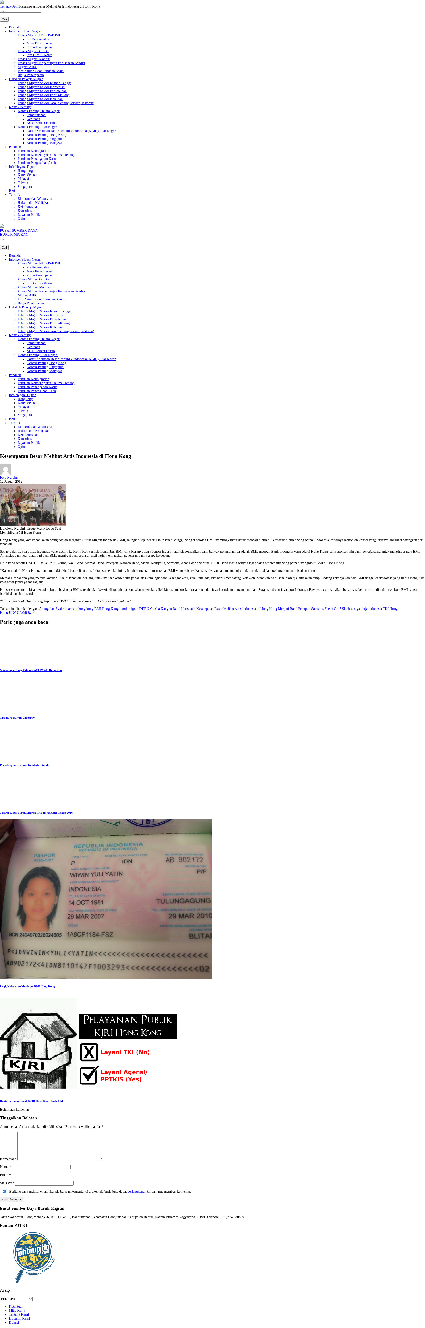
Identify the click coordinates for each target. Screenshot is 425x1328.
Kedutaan (33, 119)
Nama (5, 1167)
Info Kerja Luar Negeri (25, 31)
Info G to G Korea (39, 55)
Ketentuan (16, 1306)
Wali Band (27, 612)
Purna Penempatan (40, 47)
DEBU (144, 609)
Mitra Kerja (17, 1310)
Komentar (8, 1159)
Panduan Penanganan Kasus (37, 159)
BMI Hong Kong (106, 609)
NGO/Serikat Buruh (41, 123)
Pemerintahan (36, 115)
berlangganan (137, 1191)
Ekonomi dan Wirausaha (35, 198)
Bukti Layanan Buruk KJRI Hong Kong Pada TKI (31, 1100)
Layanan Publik (29, 214)
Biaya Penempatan (31, 75)
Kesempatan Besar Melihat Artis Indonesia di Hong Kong (236, 609)
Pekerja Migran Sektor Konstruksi (41, 87)
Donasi (14, 1322)
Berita (13, 190)
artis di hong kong (80, 609)
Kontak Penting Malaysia (44, 143)
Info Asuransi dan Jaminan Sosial (41, 71)
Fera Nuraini (9, 477)
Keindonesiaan (28, 206)
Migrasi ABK (27, 67)
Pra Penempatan (38, 39)
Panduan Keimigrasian (33, 151)
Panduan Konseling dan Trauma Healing (46, 155)
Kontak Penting (20, 107)
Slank (346, 609)
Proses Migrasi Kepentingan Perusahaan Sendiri (51, 63)
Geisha (155, 609)
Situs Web (7, 1183)
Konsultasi (25, 210)
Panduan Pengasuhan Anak (37, 163)
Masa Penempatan (39, 43)
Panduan (15, 147)
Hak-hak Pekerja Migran (26, 79)
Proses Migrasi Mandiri (34, 59)
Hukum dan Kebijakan (34, 202)
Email (5, 1175)
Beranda (15, 27)
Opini (15, 6)
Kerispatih (188, 609)
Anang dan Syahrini (53, 609)
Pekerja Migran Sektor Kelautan (40, 99)
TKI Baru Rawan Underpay (17, 717)
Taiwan (23, 183)
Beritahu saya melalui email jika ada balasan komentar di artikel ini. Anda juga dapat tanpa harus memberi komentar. (99, 1191)
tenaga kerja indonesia (366, 609)
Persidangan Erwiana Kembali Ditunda (24, 765)
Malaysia (24, 179)
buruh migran (129, 609)
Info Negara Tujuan (22, 167)
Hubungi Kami (19, 1318)
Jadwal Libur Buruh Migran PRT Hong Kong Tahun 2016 (36, 812)
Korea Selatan (27, 175)
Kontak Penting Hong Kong (46, 135)
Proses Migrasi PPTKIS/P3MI (39, 35)
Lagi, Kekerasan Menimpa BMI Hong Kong (27, 986)
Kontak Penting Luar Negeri (38, 127)
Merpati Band (287, 609)
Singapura (25, 187)
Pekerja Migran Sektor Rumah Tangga (44, 83)
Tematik (5, 6)
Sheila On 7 (333, 609)
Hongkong (25, 171)
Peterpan (304, 609)
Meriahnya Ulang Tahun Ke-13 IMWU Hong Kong (31, 670)
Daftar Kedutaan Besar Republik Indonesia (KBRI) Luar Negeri (71, 131)
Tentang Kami (19, 1314)
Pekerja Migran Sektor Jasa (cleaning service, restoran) (56, 103)
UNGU (14, 612)
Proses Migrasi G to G (33, 51)
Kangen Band (170, 609)
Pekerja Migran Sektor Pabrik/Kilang (44, 95)
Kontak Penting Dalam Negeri (39, 111)
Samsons (317, 609)
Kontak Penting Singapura (45, 139)
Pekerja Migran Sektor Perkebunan (42, 91)
